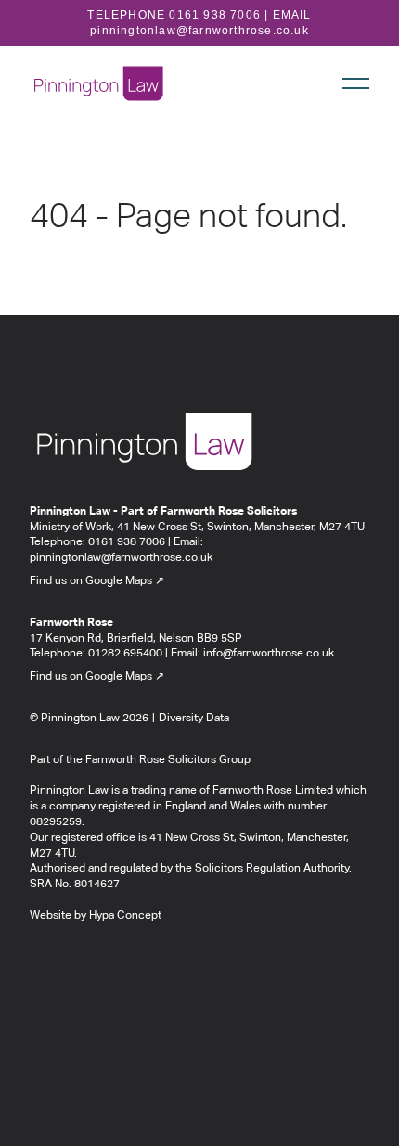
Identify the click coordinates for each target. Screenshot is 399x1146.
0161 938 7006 (215, 14)
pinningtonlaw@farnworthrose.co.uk (199, 30)
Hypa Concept (125, 916)
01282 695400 (125, 653)
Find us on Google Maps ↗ (97, 581)
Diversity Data (194, 718)
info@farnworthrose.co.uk (268, 653)
